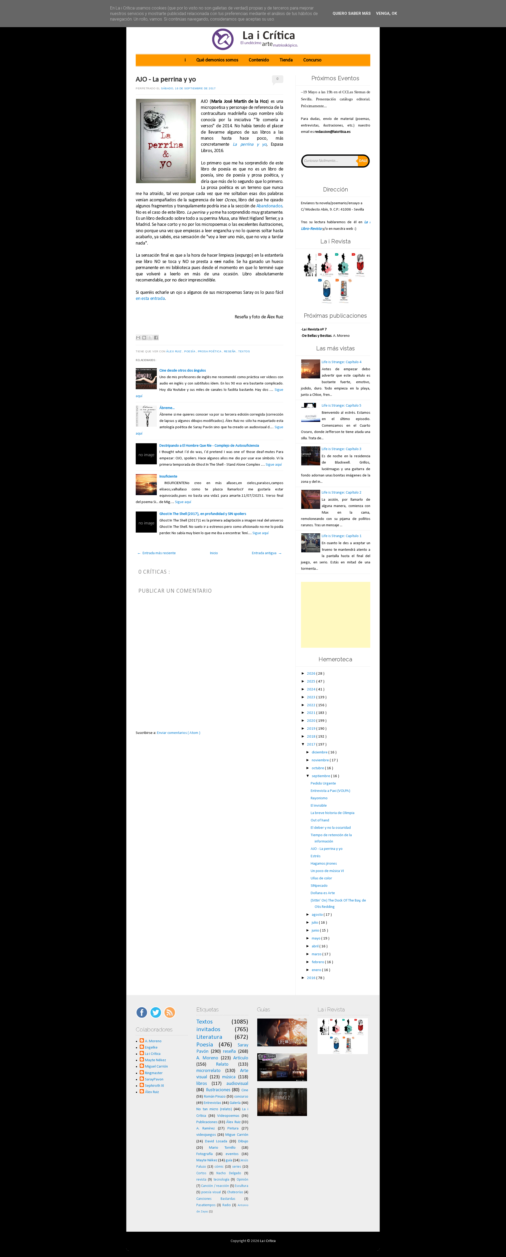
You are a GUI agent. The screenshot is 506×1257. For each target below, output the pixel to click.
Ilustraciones (218, 1090)
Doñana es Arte (323, 893)
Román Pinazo (215, 1097)
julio (315, 923)
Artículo (240, 1058)
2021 (311, 713)
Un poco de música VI (327, 871)
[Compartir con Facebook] (156, 337)
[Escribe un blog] (144, 337)
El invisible (319, 806)
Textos (244, 351)
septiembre (321, 776)
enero (317, 970)
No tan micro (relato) (214, 1109)
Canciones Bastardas (215, 1199)
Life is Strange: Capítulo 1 (342, 536)
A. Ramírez (205, 1129)
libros (201, 1083)
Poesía (190, 351)
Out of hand (320, 820)
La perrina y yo (249, 144)
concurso (241, 1097)
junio (316, 931)
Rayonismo (319, 798)
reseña (230, 351)
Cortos (201, 1173)
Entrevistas (212, 1103)
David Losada (216, 1141)
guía (229, 1160)
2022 (311, 705)
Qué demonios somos (217, 60)
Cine (244, 1090)
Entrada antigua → (267, 553)
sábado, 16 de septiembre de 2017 (188, 88)
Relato (222, 1064)
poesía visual (211, 1192)
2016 (311, 978)
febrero (318, 962)
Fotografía (204, 1154)
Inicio (214, 553)
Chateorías (235, 1192)
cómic (219, 1166)
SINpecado (319, 886)
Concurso (312, 60)
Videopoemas (228, 1116)
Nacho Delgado (228, 1173)
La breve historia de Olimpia (332, 813)
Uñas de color (321, 878)
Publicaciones (206, 1122)
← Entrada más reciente (156, 553)
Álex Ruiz (174, 351)
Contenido (259, 60)
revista (201, 1179)
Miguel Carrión (156, 1067)
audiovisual (237, 1083)
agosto (318, 915)
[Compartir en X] (150, 337)
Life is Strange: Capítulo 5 (342, 406)
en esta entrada (150, 298)
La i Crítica (152, 1054)
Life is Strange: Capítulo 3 (342, 449)
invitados (208, 1029)
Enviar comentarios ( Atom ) (178, 733)
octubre (318, 768)
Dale (363, 161)
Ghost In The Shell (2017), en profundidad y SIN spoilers (202, 514)
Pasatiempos (206, 1205)
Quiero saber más (352, 13)
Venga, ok (386, 13)
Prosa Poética (210, 351)
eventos (232, 1154)
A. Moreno (153, 1041)
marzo (317, 954)
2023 (311, 697)
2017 (311, 745)
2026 (311, 674)
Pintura (233, 1129)
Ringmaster (154, 1073)
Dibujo (243, 1141)
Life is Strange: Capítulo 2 (342, 493)
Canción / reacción (215, 1186)
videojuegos (206, 1135)
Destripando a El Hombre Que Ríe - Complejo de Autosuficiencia (209, 446)
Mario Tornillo (222, 1148)
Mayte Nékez (155, 1060)
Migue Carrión (236, 1135)
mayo (316, 939)
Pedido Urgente (323, 784)
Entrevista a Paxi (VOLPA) (330, 791)
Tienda (286, 60)
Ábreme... (167, 408)
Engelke (151, 1048)
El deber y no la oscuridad (331, 828)
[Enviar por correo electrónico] (138, 337)
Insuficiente (168, 477)
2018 (311, 737)
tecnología (221, 1179)
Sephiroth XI (154, 1086)
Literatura (209, 1037)
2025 (311, 682)
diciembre (320, 752)
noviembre (321, 760)
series (236, 1166)
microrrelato (208, 1070)
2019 (311, 729)
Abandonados (269, 206)
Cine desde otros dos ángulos (182, 371)
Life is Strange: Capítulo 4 (342, 362)
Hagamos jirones (324, 864)
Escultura (241, 1186)
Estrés (315, 856)
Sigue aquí (274, 465)
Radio (226, 1205)
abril (315, 946)
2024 (311, 689)
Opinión (242, 1179)
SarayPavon (154, 1079)
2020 (311, 721)
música (229, 1077)
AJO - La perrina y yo (166, 79)
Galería (235, 1103)
